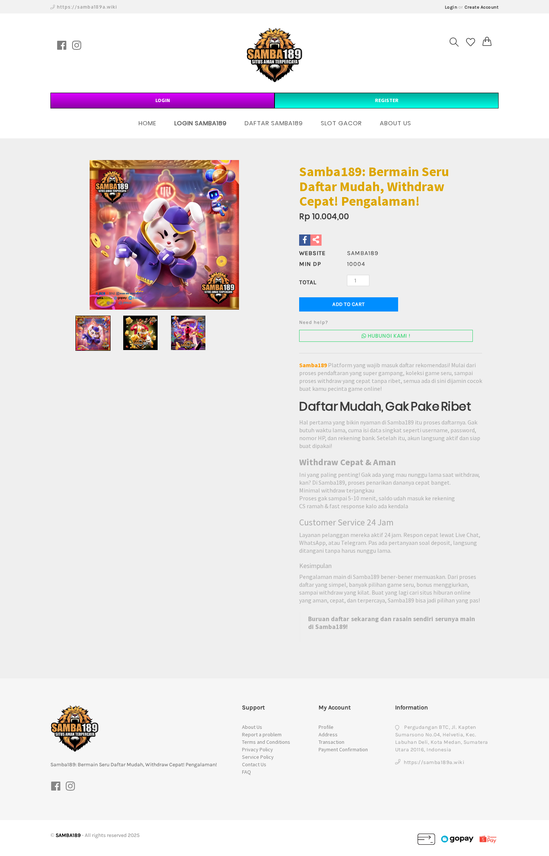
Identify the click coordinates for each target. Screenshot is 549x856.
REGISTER (386, 100)
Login (451, 7)
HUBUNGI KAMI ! (388, 336)
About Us (252, 727)
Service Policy (258, 757)
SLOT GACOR (341, 123)
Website (312, 253)
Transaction (331, 742)
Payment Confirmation (343, 749)
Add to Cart (348, 304)
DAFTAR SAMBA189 (274, 123)
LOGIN (162, 100)
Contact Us (254, 764)
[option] (164, 235)
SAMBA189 (68, 835)
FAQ (246, 771)
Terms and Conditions (266, 742)
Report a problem (262, 734)
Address (328, 734)
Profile (326, 727)
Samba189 (313, 365)
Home (147, 123)
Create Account (482, 7)
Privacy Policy (257, 749)
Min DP (310, 263)
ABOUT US (395, 123)
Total (307, 282)
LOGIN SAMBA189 (200, 123)
